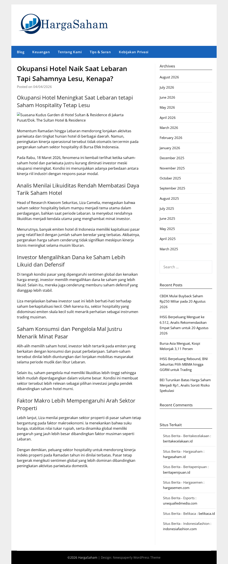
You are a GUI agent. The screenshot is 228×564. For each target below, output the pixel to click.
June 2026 (167, 97)
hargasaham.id (174, 456)
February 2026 (171, 137)
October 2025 (170, 178)
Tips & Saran (100, 52)
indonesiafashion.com (180, 529)
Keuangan (41, 52)
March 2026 (169, 127)
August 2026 (169, 77)
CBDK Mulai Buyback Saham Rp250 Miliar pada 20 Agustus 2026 (183, 301)
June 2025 (167, 218)
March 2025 (169, 249)
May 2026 (167, 107)
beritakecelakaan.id (178, 441)
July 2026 (167, 87)
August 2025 (169, 198)
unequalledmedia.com (180, 503)
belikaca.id (207, 513)
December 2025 (172, 158)
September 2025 (172, 188)
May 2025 (167, 228)
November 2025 (172, 168)
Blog (20, 52)
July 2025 (167, 208)
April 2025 (168, 238)
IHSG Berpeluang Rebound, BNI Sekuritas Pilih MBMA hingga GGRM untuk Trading (184, 364)
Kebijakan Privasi (134, 52)
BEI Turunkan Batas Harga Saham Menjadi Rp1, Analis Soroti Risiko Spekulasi (185, 385)
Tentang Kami (70, 52)
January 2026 (170, 148)
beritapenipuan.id (176, 472)
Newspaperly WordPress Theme (137, 557)
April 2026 (168, 117)
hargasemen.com (176, 487)
